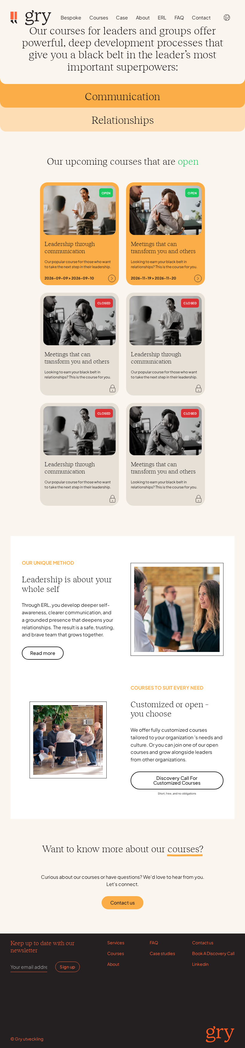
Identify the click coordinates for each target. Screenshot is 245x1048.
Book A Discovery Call (213, 953)
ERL (162, 17)
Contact (201, 17)
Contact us (122, 902)
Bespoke (71, 17)
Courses (98, 17)
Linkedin (200, 964)
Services (115, 942)
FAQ (179, 17)
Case (122, 17)
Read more (42, 653)
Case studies (162, 953)
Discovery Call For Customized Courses (176, 780)
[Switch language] (227, 17)
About (143, 17)
